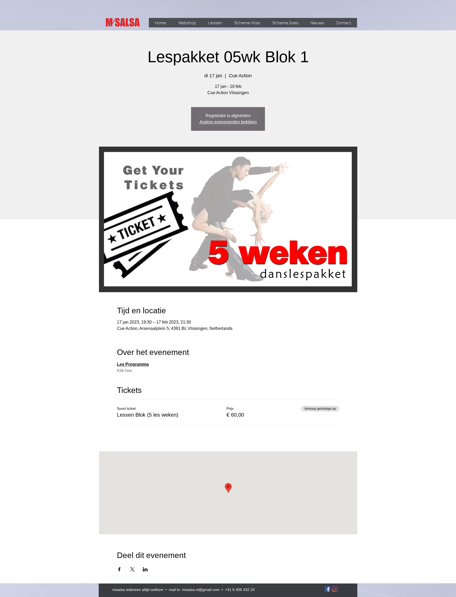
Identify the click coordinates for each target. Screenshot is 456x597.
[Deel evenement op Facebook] (119, 569)
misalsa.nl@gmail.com (201, 590)
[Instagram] (335, 589)
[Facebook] (327, 589)
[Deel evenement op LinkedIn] (145, 569)
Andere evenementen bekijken (228, 122)
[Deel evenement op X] (132, 569)
